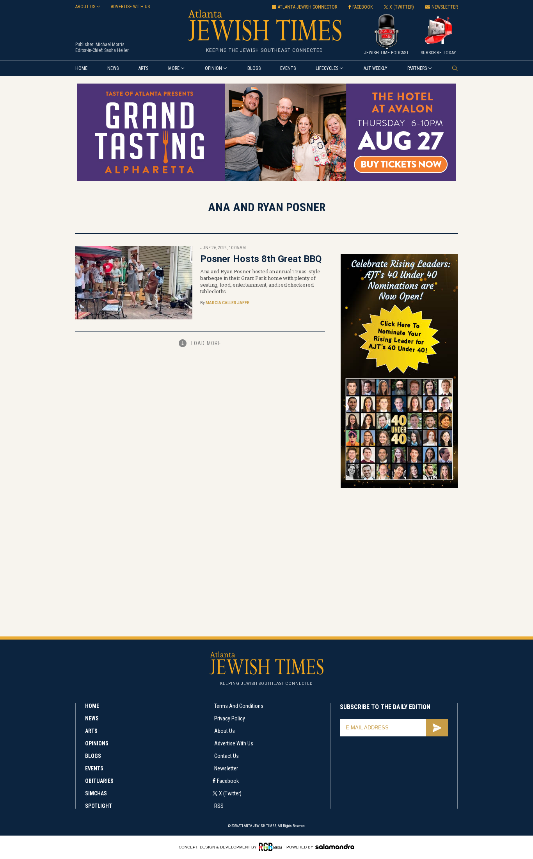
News (113, 68)
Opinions (96, 743)
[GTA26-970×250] (266, 179)
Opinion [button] (213, 68)
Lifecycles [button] (327, 68)
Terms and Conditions (238, 706)
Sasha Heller (116, 50)
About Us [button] (85, 6)
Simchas (96, 793)
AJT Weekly (375, 68)
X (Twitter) (230, 793)
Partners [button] (417, 68)
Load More (206, 343)
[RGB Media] (272, 847)
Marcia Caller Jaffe (227, 303)
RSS (219, 806)
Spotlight (98, 806)
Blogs (254, 68)
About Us (224, 731)
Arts (143, 68)
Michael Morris (110, 44)
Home (81, 68)
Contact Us (226, 756)
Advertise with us (130, 6)
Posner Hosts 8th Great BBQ (261, 258)
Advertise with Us (233, 743)
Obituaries (99, 781)
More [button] (173, 68)
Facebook (228, 781)
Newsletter (226, 768)
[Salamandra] (334, 846)
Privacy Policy (229, 718)
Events (288, 68)
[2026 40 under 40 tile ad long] (399, 486)
